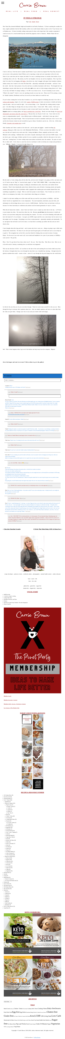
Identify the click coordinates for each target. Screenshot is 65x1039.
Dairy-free (8, 858)
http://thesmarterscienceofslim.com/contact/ (16, 414)
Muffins (8, 811)
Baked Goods (8, 804)
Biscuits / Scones (10, 806)
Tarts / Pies (9, 812)
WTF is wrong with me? (8, 906)
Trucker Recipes (33, 1024)
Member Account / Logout (10, 700)
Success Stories (7, 883)
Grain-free (8, 862)
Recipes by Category (9, 803)
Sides (7, 845)
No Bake (9, 824)
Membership (6, 877)
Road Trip (33, 1020)
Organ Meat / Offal (9, 837)
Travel (5, 890)
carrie (9, 392)
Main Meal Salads (9, 835)
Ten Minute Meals (9, 851)
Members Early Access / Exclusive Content (15, 704)
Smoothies (8, 846)
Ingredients (7, 801)
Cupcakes (9, 809)
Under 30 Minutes (41, 1024)
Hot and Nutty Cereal (27, 749)
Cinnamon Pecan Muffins (38, 770)
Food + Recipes (7, 800)
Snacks (7, 848)
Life (4, 874)
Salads (7, 841)
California (7, 893)
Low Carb (8, 866)
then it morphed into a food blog (32, 111)
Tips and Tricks (7, 888)
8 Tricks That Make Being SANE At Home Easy (47, 529)
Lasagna (27, 781)
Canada (6, 895)
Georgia (6, 898)
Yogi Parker (6, 908)
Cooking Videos (42, 1008)
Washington (7, 904)
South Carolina (8, 903)
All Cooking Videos (7, 795)
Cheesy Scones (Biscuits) (38, 722)
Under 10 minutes (9, 853)
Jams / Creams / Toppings (11, 832)
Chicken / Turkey (9, 816)
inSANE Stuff (6, 872)
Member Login (7, 696)
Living (5, 875)
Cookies (8, 808)
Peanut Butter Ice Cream (27, 733)
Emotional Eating (7, 798)
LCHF (37, 1016)
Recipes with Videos (10, 840)
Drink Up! (27, 765)
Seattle (6, 901)
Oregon (6, 900)
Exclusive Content (8, 879)
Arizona (6, 891)
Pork (7, 838)
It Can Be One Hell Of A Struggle (38, 784)
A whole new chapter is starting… (10, 596)
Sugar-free (8, 867)
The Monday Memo (7, 887)
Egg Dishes (8, 827)
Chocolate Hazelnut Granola (12, 529)
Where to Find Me (7, 604)
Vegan (7, 869)
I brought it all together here (14, 123)
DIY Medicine (9, 825)
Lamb (7, 833)
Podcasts (5, 601)
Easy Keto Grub (7, 796)
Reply (27, 387)
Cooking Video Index (8, 597)
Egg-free (7, 859)
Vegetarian (8, 870)
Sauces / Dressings (9, 843)
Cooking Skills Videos (10, 819)
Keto (7, 864)
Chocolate (8, 817)
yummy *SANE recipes (33, 102)
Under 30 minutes (9, 854)
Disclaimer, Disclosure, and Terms (10, 599)
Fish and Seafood (9, 830)
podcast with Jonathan (8, 102)
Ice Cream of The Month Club (11, 708)
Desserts (7, 821)
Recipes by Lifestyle (9, 856)
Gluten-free (8, 861)
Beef (7, 814)
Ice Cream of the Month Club (10, 880)
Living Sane (47, 1016)
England (6, 896)
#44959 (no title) (7, 594)
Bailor (24, 81)
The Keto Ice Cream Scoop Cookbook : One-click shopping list (16, 602)
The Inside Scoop (7, 885)
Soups (7, 850)
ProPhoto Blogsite (37, 1037)
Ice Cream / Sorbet (10, 822)
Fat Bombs (8, 829)
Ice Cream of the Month (25, 1016)
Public (21, 1020)
